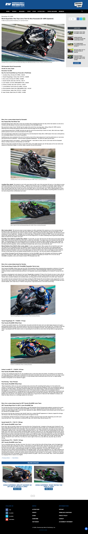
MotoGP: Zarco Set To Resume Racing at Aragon (79, 51)
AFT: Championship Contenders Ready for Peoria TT (80, 45)
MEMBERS (61, 11)
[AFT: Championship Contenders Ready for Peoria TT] (70, 44)
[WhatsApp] (84, 19)
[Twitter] (81, 19)
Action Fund (41, 11)
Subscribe (27, 519)
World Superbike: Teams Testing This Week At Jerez (48, 485)
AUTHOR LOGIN (43, 530)
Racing (14, 11)
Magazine (21, 11)
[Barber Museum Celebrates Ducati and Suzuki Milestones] (70, 38)
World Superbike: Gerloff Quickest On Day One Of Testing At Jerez (17, 485)
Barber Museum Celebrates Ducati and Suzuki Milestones (79, 38)
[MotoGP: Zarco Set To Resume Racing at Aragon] (70, 50)
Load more (76, 63)
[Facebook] (78, 19)
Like (28, 509)
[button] (82, 11)
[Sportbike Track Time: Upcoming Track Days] (70, 33)
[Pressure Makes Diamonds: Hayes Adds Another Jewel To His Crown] (70, 57)
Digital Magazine (52, 11)
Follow (27, 516)
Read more (17, 489)
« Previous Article (6, 457)
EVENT (29, 11)
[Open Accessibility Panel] (86, 528)
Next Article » (15, 457)
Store (34, 11)
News (7, 11)
